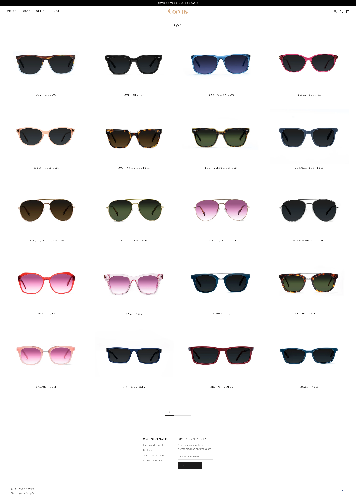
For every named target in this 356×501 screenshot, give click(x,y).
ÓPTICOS (42, 11)
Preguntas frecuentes (154, 445)
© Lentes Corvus (22, 489)
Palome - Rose (46, 387)
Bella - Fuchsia (309, 95)
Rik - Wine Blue (221, 387)
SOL (57, 11)
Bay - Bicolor (46, 95)
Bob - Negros (134, 95)
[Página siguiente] (186, 412)
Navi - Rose (134, 314)
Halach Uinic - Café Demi (46, 241)
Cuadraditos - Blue (309, 168)
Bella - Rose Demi (47, 168)
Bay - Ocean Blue (222, 95)
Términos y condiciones (155, 455)
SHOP (26, 11)
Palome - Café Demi (309, 314)
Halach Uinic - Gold (134, 241)
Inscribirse (190, 465)
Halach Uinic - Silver (309, 241)
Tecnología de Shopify (22, 493)
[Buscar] (341, 11)
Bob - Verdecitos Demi (222, 168)
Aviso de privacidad (153, 460)
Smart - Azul (309, 387)
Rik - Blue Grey (134, 387)
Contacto (148, 450)
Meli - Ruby (46, 314)
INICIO (12, 11)
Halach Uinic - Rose (222, 241)
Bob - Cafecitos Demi (134, 168)
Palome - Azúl (221, 314)
